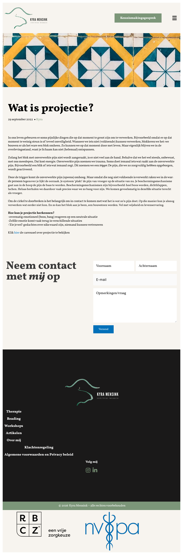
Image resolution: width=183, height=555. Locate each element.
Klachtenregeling (38, 447)
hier (16, 233)
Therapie (13, 411)
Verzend (103, 329)
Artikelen (14, 433)
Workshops (13, 426)
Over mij (14, 440)
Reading (14, 419)
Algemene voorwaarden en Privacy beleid (38, 454)
